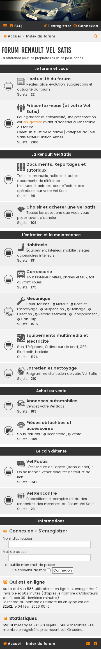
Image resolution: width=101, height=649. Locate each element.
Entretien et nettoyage (51, 368)
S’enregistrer (52, 531)
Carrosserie (39, 271)
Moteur (62, 304)
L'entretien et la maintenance (51, 235)
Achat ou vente (51, 391)
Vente (76, 434)
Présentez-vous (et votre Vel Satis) (58, 108)
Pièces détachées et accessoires (49, 425)
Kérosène (74, 629)
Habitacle (36, 245)
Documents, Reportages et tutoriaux (56, 167)
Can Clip (28, 319)
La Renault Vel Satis (51, 154)
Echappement (85, 314)
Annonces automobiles (51, 401)
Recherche (56, 434)
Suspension (54, 309)
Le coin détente (51, 451)
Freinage (78, 309)
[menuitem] (15, 26)
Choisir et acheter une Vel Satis (61, 207)
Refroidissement (52, 314)
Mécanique (38, 298)
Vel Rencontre (41, 493)
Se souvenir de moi (29, 570)
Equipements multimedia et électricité (57, 338)
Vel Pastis (37, 461)
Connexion (21, 531)
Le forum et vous (51, 68)
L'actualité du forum (48, 79)
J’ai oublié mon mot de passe (29, 564)
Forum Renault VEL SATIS (36, 50)
